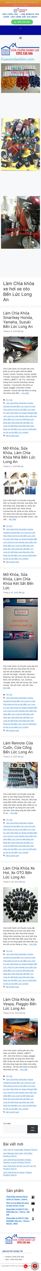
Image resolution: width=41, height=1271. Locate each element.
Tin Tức (9, 400)
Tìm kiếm (7, 1123)
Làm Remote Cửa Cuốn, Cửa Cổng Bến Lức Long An (18, 747)
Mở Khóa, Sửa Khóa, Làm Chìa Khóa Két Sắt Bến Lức (18, 581)
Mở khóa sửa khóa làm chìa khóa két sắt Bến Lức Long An (18, 422)
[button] (20, 28)
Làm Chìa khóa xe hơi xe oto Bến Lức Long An (19, 409)
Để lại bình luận (12, 436)
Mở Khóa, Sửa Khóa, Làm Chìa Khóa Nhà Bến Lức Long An (19, 455)
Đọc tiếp (25, 393)
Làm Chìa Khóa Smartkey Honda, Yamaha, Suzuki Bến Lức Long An (18, 320)
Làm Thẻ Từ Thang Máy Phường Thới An (20, 1150)
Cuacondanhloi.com (17, 59)
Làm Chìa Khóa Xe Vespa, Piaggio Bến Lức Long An (19, 1004)
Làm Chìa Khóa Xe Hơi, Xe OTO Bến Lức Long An (19, 872)
